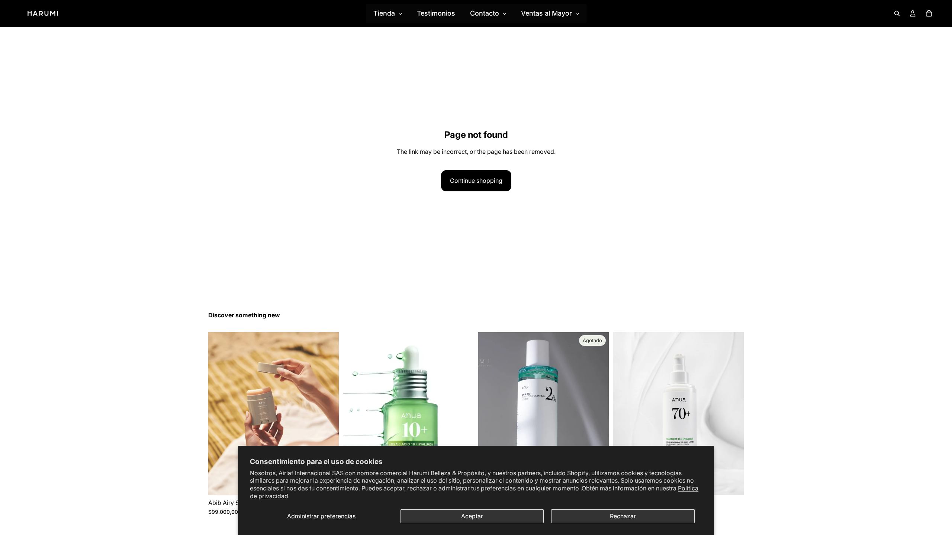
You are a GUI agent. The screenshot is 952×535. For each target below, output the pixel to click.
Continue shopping (476, 180)
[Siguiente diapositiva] (327, 413)
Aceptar (472, 516)
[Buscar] (897, 13)
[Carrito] (929, 13)
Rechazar (623, 516)
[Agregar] (732, 483)
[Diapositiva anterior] (219, 413)
